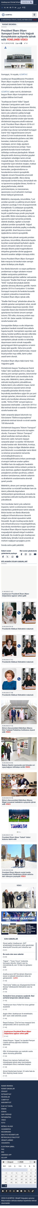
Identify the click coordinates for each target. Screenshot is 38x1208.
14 (26, 1176)
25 (11, 1182)
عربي (19, 7)
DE (10, 7)
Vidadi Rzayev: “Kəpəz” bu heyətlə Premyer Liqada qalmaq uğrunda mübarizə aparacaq (19, 1042)
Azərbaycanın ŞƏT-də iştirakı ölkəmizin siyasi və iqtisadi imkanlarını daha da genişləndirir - (17, 976)
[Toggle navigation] (33, 14)
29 (30, 1182)
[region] (20, 1010)
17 (6, 1179)
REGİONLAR (5, 1097)
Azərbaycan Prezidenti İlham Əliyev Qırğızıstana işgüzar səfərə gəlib (15, 595)
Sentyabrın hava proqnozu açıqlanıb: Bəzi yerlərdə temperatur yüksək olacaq (18, 997)
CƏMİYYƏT (5, 1100)
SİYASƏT (4, 1091)
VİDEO (3, 1120)
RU (5, 7)
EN (7, 7)
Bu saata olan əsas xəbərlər (13, 954)
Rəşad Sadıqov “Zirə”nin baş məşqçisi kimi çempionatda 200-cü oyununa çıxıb (19, 1024)
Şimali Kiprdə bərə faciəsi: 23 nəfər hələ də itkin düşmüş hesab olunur (19, 1072)
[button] (19, 54)
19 (16, 1179)
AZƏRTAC (23, 74)
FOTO (3, 1123)
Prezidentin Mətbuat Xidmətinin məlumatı (17, 629)
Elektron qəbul (7, 1147)
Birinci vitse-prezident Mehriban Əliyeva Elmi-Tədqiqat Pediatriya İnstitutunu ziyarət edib (18, 730)
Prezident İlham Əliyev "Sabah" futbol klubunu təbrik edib (16, 838)
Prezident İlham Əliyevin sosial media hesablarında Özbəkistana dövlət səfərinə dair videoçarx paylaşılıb (17, 874)
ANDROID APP (6, 1155)
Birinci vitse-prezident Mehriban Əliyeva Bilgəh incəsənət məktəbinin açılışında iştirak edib (19, 802)
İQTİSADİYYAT (6, 1094)
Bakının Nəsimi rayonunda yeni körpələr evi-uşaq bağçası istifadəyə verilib (18, 766)
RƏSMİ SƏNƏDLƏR (8, 1089)
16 (35, 1176)
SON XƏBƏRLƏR (11, 939)
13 (21, 1176)
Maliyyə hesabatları (10, 1135)
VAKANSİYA (5, 1143)
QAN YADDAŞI (6, 1114)
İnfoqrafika (6, 1117)
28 (26, 1182)
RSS (2, 1152)
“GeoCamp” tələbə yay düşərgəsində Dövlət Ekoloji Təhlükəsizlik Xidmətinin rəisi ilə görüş (19, 987)
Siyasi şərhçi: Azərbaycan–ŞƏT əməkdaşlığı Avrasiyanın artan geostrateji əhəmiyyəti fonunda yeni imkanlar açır (18, 945)
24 (6, 1182)
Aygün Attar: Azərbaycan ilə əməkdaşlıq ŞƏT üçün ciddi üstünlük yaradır (17, 1015)
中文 (24, 7)
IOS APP (4, 1158)
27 (21, 1182)
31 (6, 1186)
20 (21, 1179)
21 (26, 1179)
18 (11, 1179)
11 (11, 1176)
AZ (2, 7)
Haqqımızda (6, 1129)
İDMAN (3, 1109)
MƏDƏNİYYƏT (6, 1102)
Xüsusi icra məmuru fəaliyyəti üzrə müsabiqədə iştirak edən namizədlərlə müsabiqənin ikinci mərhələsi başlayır (17, 1062)
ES (15, 7)
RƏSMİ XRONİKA (9, 24)
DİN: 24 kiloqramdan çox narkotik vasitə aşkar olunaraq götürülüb (18, 1052)
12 (16, 1176)
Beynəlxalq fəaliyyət (10, 1137)
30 (35, 1182)
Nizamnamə (6, 1132)
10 (6, 1176)
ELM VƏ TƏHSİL (7, 1106)
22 (30, 1179)
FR (13, 7)
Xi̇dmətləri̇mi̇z (7, 1140)
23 (35, 1179)
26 (16, 1182)
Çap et (18, 43)
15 (30, 1176)
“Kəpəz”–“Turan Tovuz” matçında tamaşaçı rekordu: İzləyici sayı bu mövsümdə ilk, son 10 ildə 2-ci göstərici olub (17, 964)
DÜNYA (3, 1112)
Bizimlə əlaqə (7, 1126)
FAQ (2, 1149)
